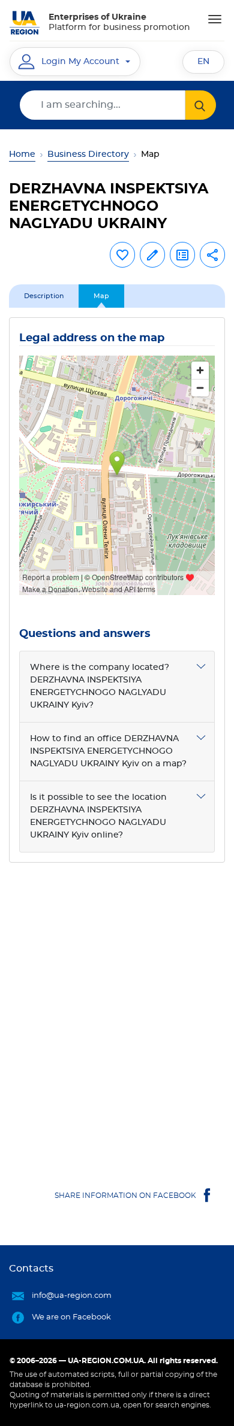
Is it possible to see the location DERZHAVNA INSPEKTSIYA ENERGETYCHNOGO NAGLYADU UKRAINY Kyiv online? (98, 816)
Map (101, 296)
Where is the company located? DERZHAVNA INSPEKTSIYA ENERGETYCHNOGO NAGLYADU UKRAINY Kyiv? (99, 686)
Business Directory (88, 154)
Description (44, 296)
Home (22, 154)
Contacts (31, 1268)
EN (203, 61)
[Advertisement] (117, 1013)
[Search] (200, 105)
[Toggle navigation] (215, 19)
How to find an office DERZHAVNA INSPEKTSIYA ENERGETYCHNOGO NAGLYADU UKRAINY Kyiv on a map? (108, 751)
